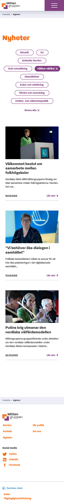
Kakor (7, 494)
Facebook (14, 464)
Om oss (37, 431)
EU (42, 52)
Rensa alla (30, 110)
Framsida (6, 14)
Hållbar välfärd (46, 68)
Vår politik (38, 425)
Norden (7, 425)
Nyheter (16, 14)
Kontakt (7, 431)
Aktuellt (24, 52)
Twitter (13, 453)
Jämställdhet (32, 76)
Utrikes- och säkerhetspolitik (31, 100)
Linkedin (13, 459)
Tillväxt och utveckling (32, 92)
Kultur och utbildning (32, 84)
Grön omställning (17, 68)
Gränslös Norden (31, 60)
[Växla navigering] (54, 5)
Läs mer (51, 195)
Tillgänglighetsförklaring (17, 498)
